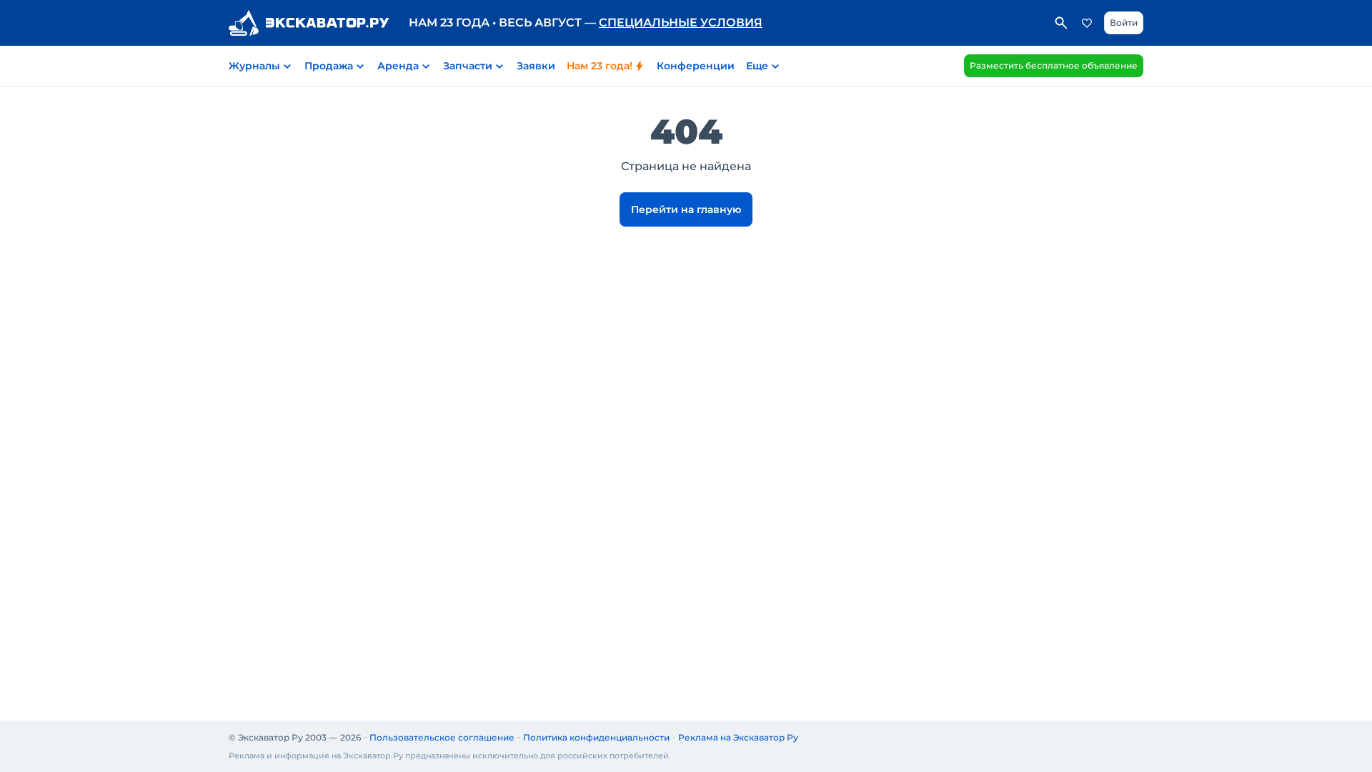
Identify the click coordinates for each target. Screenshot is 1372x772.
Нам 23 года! (599, 65)
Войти (1124, 22)
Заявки (536, 65)
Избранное (1087, 23)
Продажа (328, 65)
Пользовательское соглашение (441, 737)
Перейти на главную (686, 209)
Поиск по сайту (1061, 22)
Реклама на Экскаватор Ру (738, 737)
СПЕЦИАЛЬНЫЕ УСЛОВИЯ (680, 22)
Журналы (254, 65)
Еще (757, 65)
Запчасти (467, 65)
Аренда (398, 65)
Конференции (696, 65)
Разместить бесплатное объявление (1054, 65)
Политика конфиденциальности (596, 737)
